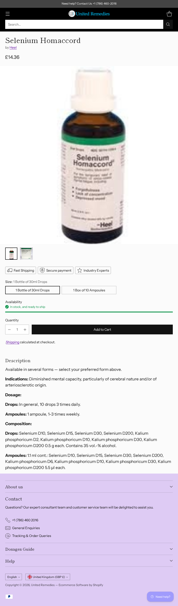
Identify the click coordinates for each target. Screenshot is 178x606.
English (12, 577)
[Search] (168, 24)
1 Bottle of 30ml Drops (32, 290)
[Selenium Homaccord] (89, 155)
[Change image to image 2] (26, 254)
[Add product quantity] (25, 329)
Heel (13, 47)
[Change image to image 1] (11, 254)
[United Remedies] (89, 13)
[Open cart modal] (169, 13)
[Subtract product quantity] (9, 329)
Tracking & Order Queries (31, 536)
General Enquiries (26, 528)
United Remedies (43, 585)
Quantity (12, 320)
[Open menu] (7, 13)
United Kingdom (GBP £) (49, 577)
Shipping (12, 342)
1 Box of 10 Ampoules (89, 290)
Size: (26, 282)
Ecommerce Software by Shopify (81, 585)
